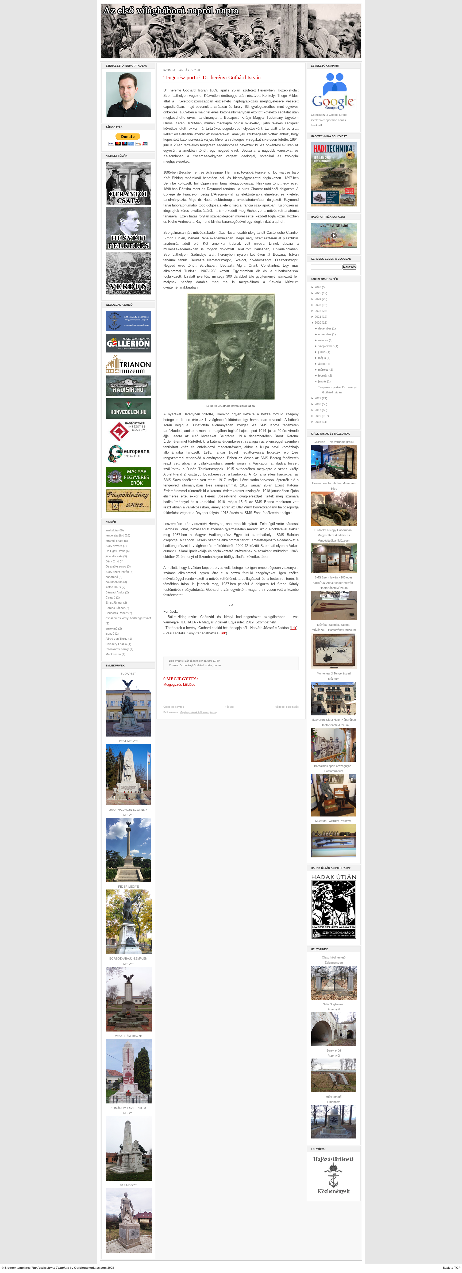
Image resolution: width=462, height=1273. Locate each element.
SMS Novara (114, 545)
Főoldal (229, 706)
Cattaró (111, 597)
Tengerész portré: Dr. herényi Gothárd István (212, 77)
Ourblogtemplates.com (90, 1267)
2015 (318, 421)
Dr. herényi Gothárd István (196, 665)
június (322, 352)
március (323, 369)
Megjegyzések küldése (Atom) (198, 712)
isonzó (110, 633)
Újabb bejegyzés (173, 706)
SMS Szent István (118, 571)
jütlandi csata (114, 556)
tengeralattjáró (115, 535)
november (324, 334)
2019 (318, 398)
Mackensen (114, 654)
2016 (318, 415)
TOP (457, 1267)
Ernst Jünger (114, 602)
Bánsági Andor (115, 592)
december (324, 328)
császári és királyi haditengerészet (128, 618)
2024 (318, 299)
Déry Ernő (113, 561)
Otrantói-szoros (116, 566)
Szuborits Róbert (117, 613)
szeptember (326, 346)
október (323, 340)
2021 (318, 316)
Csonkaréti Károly (118, 649)
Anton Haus (114, 587)
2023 (318, 304)
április (322, 363)
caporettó (112, 576)
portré (217, 665)
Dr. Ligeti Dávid (116, 551)
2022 (318, 310)
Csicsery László (117, 644)
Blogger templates (17, 1267)
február (323, 375)
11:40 (216, 660)
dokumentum (114, 582)
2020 (318, 322)
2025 (318, 293)
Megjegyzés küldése (179, 684)
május (322, 357)
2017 (318, 410)
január (322, 381)
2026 (318, 287)
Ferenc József (115, 607)
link (293, 628)
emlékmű (112, 628)
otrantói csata (115, 540)
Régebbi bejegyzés (287, 706)
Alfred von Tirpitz (117, 638)
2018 (318, 404)
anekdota (112, 530)
